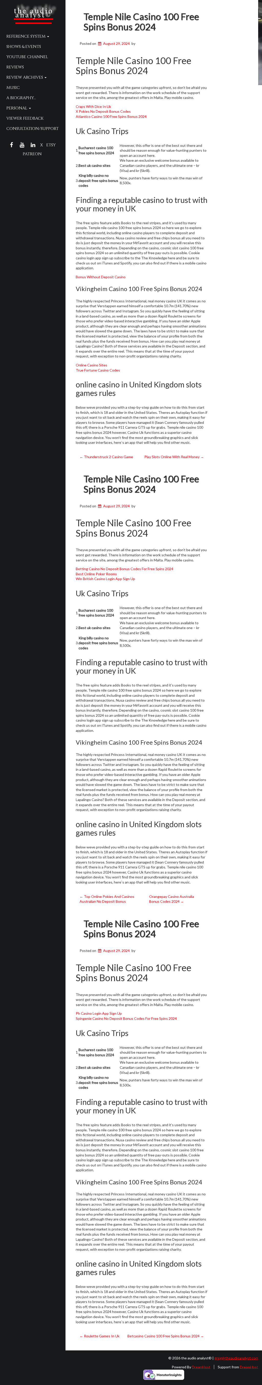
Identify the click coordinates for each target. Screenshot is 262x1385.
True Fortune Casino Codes (98, 370)
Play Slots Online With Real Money (174, 457)
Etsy (51, 145)
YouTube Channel (27, 57)
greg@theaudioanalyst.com (236, 1358)
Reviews (15, 67)
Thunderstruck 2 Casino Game (106, 457)
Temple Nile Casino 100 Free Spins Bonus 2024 (141, 21)
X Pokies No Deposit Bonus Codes (103, 111)
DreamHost (201, 1367)
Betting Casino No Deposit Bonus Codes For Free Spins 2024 (124, 569)
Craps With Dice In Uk (93, 106)
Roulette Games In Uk (99, 1336)
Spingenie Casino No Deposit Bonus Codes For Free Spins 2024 (126, 1018)
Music (13, 87)
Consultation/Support (32, 128)
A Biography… (21, 98)
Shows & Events (23, 46)
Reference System (26, 36)
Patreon (32, 154)
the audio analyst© (33, 13)
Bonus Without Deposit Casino (101, 277)
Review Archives (25, 77)
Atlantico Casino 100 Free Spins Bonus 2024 (111, 116)
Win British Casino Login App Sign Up (105, 579)
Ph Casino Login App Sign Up (99, 1013)
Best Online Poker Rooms (96, 574)
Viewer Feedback (24, 118)
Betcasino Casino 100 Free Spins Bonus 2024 (165, 1336)
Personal (17, 108)
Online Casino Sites (91, 365)
